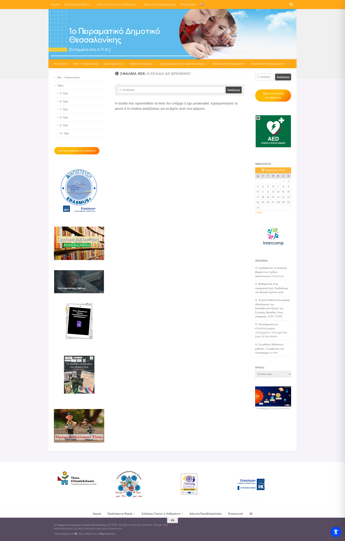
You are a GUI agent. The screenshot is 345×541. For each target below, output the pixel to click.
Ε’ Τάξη (64, 125)
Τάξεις (60, 85)
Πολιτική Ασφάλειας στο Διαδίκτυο (77, 150)
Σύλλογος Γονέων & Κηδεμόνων (116, 4)
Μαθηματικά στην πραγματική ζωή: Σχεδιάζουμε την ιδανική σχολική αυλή (271, 288)
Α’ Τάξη (64, 93)
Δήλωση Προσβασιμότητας (160, 4)
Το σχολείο (60, 64)
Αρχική (55, 4)
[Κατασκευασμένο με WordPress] (76, 534)
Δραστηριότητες (113, 64)
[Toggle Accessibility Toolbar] (335, 531)
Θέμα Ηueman (107, 533)
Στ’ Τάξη (64, 133)
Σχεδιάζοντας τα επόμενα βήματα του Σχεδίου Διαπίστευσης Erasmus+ (271, 272)
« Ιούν (258, 212)
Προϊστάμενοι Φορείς (76, 4)
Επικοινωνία (188, 4)
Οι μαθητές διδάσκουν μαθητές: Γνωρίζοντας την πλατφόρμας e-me (269, 348)
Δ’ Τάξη (64, 117)
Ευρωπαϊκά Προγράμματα (267, 64)
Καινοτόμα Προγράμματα (228, 64)
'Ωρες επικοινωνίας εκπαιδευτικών (273, 95)
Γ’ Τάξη (64, 109)
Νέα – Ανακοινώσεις (86, 64)
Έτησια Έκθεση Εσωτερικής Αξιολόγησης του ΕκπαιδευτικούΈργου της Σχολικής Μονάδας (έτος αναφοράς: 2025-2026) (272, 308)
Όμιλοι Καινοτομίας (141, 64)
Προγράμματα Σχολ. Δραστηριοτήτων (182, 64)
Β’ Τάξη (64, 101)
